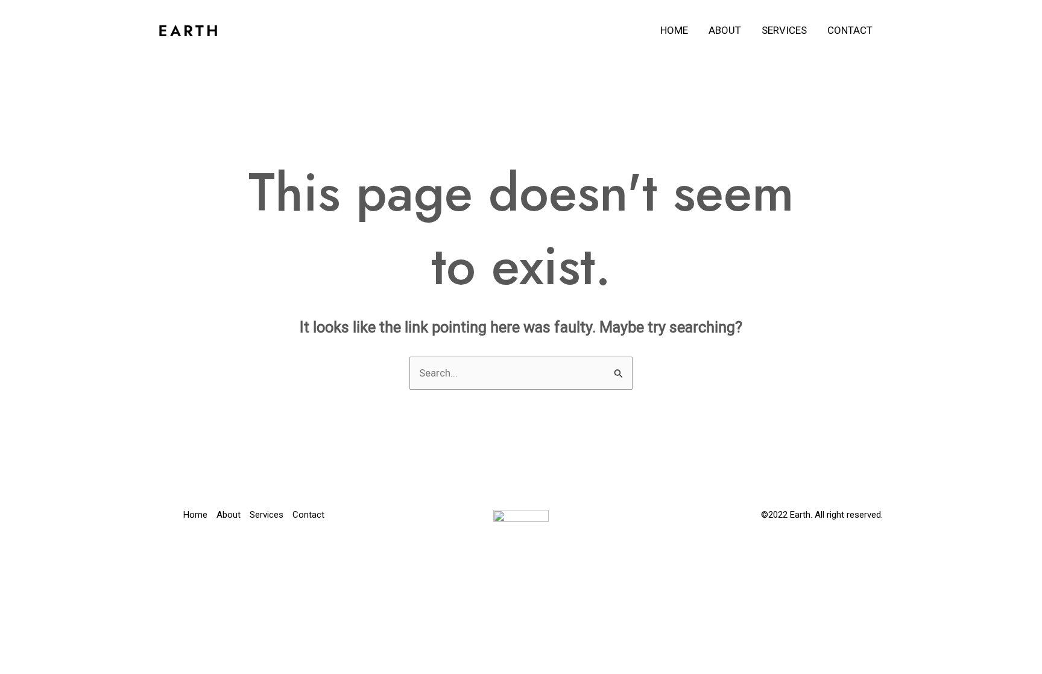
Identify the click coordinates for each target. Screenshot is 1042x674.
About (725, 30)
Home (674, 30)
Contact (850, 30)
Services (784, 30)
